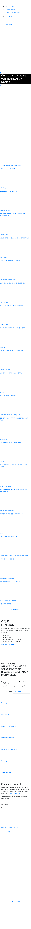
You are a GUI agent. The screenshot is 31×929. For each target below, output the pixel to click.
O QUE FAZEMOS (11, 9)
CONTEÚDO (9, 21)
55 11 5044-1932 (6, 828)
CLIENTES (9, 16)
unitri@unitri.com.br (15, 793)
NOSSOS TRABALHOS (13, 13)
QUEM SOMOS (10, 6)
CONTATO (9, 25)
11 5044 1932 (16, 902)
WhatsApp (16, 828)
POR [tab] (7, 692)
